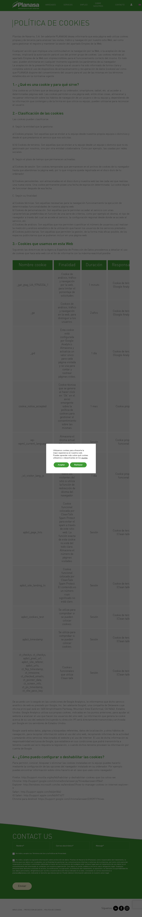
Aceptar (61, 464)
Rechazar (78, 464)
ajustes (84, 458)
